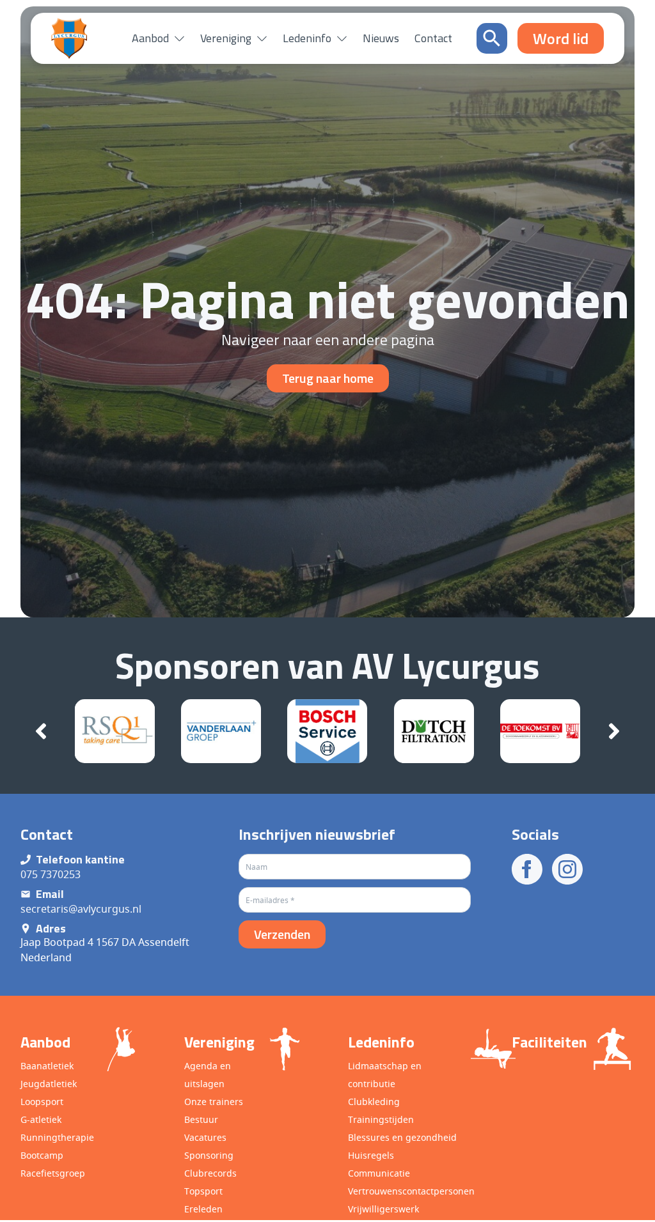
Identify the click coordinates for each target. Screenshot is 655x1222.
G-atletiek (40, 1119)
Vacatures (205, 1137)
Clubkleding (374, 1101)
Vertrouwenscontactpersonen (411, 1191)
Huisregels (371, 1155)
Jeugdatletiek (48, 1084)
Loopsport (41, 1101)
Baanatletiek (47, 1066)
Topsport (203, 1191)
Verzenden (282, 934)
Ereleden (203, 1209)
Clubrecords (210, 1173)
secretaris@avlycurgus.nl (80, 909)
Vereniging (225, 38)
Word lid (582, 1198)
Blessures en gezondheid (402, 1137)
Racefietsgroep (52, 1173)
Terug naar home (328, 378)
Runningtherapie (57, 1137)
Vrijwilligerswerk (383, 1209)
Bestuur (201, 1119)
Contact (433, 38)
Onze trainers (213, 1101)
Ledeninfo (307, 38)
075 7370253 (50, 874)
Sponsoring (208, 1155)
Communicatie (379, 1173)
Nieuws (381, 38)
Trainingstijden (381, 1119)
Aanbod (150, 38)
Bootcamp (41, 1155)
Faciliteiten (549, 1041)
